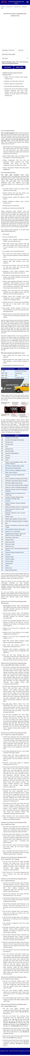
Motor (14, 181)
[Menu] (27, 2)
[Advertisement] (15, 33)
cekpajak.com (6, 169)
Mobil (27, 179)
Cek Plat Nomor (7, 605)
